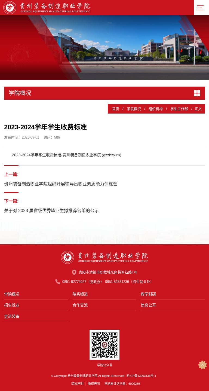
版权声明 (94, 383)
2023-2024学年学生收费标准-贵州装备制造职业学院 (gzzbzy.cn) (66, 155)
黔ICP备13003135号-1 (141, 375)
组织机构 (156, 109)
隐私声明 (77, 383)
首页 (115, 109)
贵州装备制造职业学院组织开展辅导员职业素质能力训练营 (60, 184)
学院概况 (134, 109)
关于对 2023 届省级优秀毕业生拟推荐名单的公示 (51, 210)
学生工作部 (179, 109)
